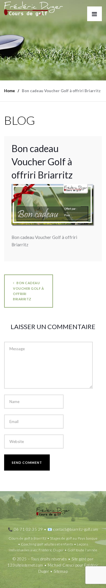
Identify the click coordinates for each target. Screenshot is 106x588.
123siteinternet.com (25, 565)
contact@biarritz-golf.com (75, 529)
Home (9, 90)
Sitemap (61, 571)
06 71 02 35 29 (28, 529)
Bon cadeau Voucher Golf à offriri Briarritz (28, 291)
